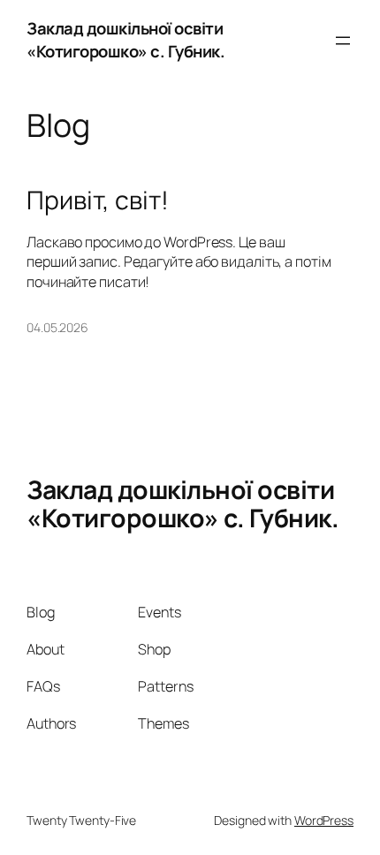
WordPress (323, 820)
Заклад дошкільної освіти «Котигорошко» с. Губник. (125, 40)
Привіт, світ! (98, 200)
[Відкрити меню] (342, 40)
